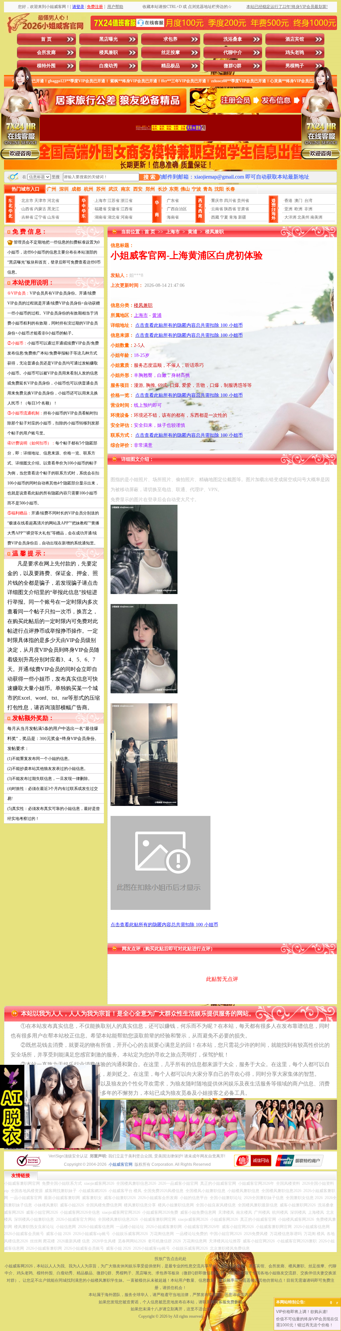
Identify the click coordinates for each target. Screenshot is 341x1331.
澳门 (298, 200)
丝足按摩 (170, 52)
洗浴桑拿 (232, 39)
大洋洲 (290, 217)
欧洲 (298, 209)
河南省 (127, 217)
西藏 (215, 217)
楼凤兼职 (108, 52)
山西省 (27, 209)
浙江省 (127, 200)
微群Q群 (232, 65)
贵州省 (243, 200)
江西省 (127, 209)
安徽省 (114, 209)
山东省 (53, 217)
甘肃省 (243, 209)
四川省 (230, 200)
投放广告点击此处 (170, 1258)
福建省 (101, 209)
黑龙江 (53, 209)
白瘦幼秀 (108, 65)
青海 (233, 217)
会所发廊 (46, 52)
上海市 (101, 200)
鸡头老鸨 (294, 52)
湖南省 (101, 217)
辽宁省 (40, 217)
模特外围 (46, 65)
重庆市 (217, 200)
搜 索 (150, 177)
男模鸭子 (294, 65)
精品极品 (170, 65)
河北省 (53, 200)
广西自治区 (177, 209)
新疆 (242, 217)
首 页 (46, 39)
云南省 (217, 209)
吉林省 (27, 217)
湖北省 (114, 217)
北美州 (303, 217)
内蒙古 (40, 209)
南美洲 (316, 217)
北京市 (27, 200)
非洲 (308, 209)
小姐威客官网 (121, 1164)
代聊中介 (232, 52)
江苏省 (114, 200)
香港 (288, 200)
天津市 (40, 200)
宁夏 (224, 217)
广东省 (173, 200)
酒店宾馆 (294, 39)
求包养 (170, 39)
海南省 (173, 217)
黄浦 (192, 231)
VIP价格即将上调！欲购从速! (301, 1311)
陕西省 (230, 209)
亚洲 (288, 209)
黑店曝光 (108, 39)
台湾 (308, 200)
